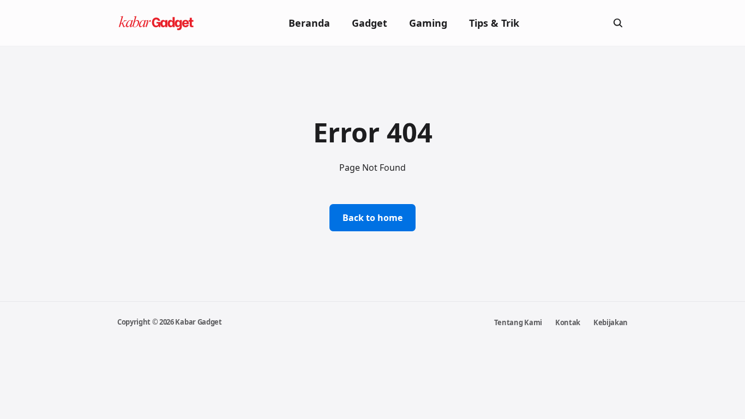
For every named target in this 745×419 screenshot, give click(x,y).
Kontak (567, 322)
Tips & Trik (494, 22)
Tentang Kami (518, 322)
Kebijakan (610, 322)
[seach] (618, 23)
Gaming (428, 22)
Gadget (369, 22)
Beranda (309, 22)
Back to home (372, 218)
